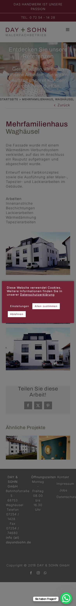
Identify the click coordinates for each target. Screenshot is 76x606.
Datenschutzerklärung (37, 294)
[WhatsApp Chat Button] (66, 598)
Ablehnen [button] (16, 314)
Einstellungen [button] (19, 306)
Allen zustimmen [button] (46, 306)
